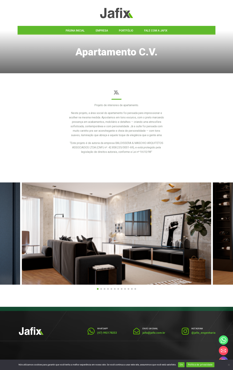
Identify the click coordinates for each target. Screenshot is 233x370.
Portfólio (126, 30)
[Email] (223, 350)
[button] (98, 289)
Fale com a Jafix (155, 30)
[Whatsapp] (223, 340)
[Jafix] (116, 13)
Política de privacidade (200, 364)
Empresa (102, 30)
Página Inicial (75, 30)
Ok (181, 364)
